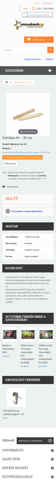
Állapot (6, 148)
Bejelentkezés (33, 59)
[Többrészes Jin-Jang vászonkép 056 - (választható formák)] (46, 334)
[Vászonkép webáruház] (28, 24)
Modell (5, 144)
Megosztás (10, 163)
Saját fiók (11, 459)
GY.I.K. (37, 3)
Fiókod (49, 59)
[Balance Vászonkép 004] (9, 334)
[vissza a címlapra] (6, 82)
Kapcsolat (47, 3)
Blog (25, 8)
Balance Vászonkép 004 (8, 349)
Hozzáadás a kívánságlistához (26, 211)
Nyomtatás (12, 187)
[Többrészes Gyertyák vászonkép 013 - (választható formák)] (28, 334)
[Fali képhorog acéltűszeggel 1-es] (16, 397)
